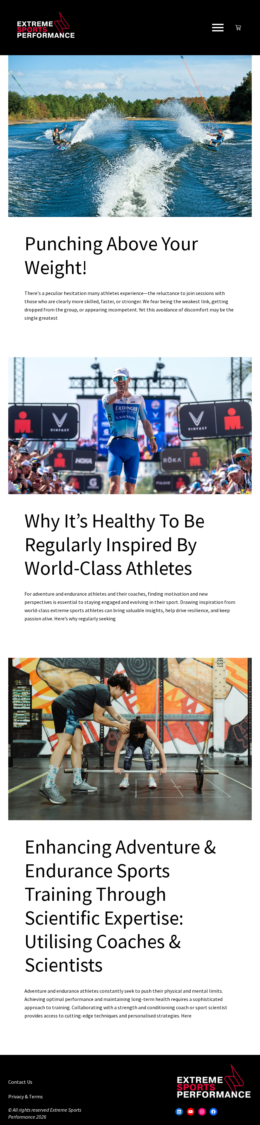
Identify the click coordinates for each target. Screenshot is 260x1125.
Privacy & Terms (25, 1096)
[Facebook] (213, 1111)
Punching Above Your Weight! (111, 255)
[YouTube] (190, 1111)
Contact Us (20, 1082)
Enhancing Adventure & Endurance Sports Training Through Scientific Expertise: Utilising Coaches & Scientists (120, 905)
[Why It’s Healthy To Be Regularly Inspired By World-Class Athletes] (130, 425)
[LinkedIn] (179, 1111)
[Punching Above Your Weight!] (130, 136)
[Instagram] (202, 1111)
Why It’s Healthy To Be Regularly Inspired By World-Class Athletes (114, 544)
